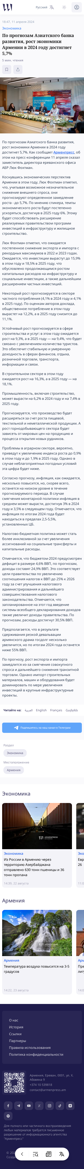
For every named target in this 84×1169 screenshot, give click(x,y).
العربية (29, 710)
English (41, 710)
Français (56, 710)
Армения (13, 770)
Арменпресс (63, 152)
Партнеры (17, 1040)
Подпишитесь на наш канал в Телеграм (45, 727)
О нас (13, 1020)
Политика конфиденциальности (36, 1054)
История (16, 1027)
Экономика (15, 753)
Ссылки (15, 1034)
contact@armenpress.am (48, 1090)
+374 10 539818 (41, 1085)
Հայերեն (72, 710)
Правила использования (30, 1047)
